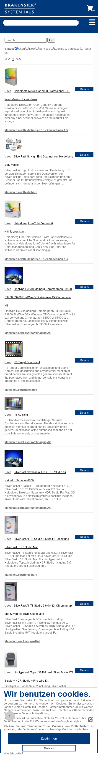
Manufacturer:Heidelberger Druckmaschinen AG (36, 130)
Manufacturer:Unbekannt (21, 389)
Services (45, 48)
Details (84, 89)
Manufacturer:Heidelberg (21, 192)
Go (51, 40)
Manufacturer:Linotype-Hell (22, 641)
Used (22, 48)
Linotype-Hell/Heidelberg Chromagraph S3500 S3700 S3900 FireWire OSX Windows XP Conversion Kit (38, 297)
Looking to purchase (67, 48)
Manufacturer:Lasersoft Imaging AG (28, 333)
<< (7, 59)
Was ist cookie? (13, 753)
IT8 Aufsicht (21, 414)
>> (18, 59)
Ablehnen (49, 748)
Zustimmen (49, 738)
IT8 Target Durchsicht (27, 362)
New (32, 48)
